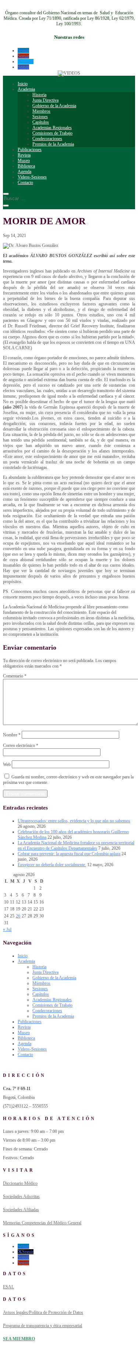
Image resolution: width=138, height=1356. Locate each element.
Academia (26, 89)
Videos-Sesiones (32, 177)
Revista (24, 155)
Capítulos (40, 122)
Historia (39, 94)
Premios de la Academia (53, 144)
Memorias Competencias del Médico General (42, 1222)
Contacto (25, 182)
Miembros (41, 111)
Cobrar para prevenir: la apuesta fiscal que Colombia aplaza (69, 853)
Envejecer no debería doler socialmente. (52, 864)
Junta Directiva (45, 100)
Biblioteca (26, 166)
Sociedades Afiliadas (21, 1209)
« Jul (7, 929)
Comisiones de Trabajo (52, 133)
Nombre (12, 734)
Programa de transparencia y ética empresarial (42, 1325)
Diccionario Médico (20, 1183)
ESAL (8, 1286)
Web (7, 764)
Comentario (14, 676)
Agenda (24, 171)
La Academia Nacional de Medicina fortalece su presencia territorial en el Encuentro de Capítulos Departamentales (76, 845)
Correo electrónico (20, 745)
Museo (24, 160)
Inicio (23, 83)
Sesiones (40, 116)
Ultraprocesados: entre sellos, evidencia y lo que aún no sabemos (74, 820)
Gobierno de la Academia (54, 105)
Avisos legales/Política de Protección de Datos (43, 1312)
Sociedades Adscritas (21, 1196)
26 (18, 916)
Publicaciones (30, 149)
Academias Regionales (52, 127)
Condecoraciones (47, 138)
